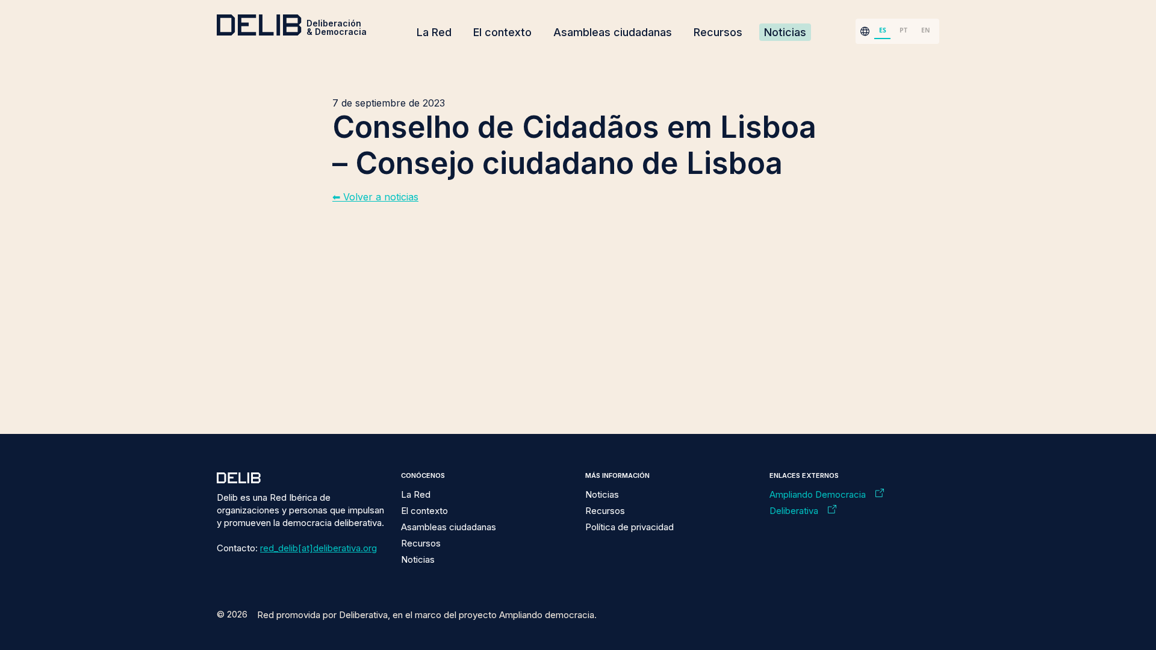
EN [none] (925, 30)
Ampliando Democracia (817, 494)
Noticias (785, 32)
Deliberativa (793, 510)
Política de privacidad (629, 527)
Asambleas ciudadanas (612, 32)
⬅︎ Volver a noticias (375, 197)
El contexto (502, 32)
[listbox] (904, 31)
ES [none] (882, 30)
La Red (434, 32)
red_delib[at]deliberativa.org (318, 548)
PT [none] (903, 30)
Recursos (718, 32)
